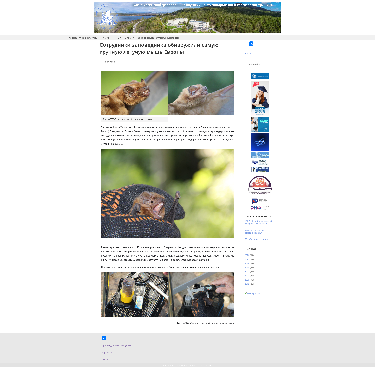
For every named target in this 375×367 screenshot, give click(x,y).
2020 (247, 279)
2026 (247, 255)
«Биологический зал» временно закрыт (255, 231)
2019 (247, 283)
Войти (248, 53)
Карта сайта (108, 352)
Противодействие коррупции (117, 345)
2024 (247, 263)
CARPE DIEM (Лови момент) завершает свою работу (258, 222)
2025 (247, 259)
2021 (247, 275)
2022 (247, 271)
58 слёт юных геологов (256, 239)
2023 (247, 267)
